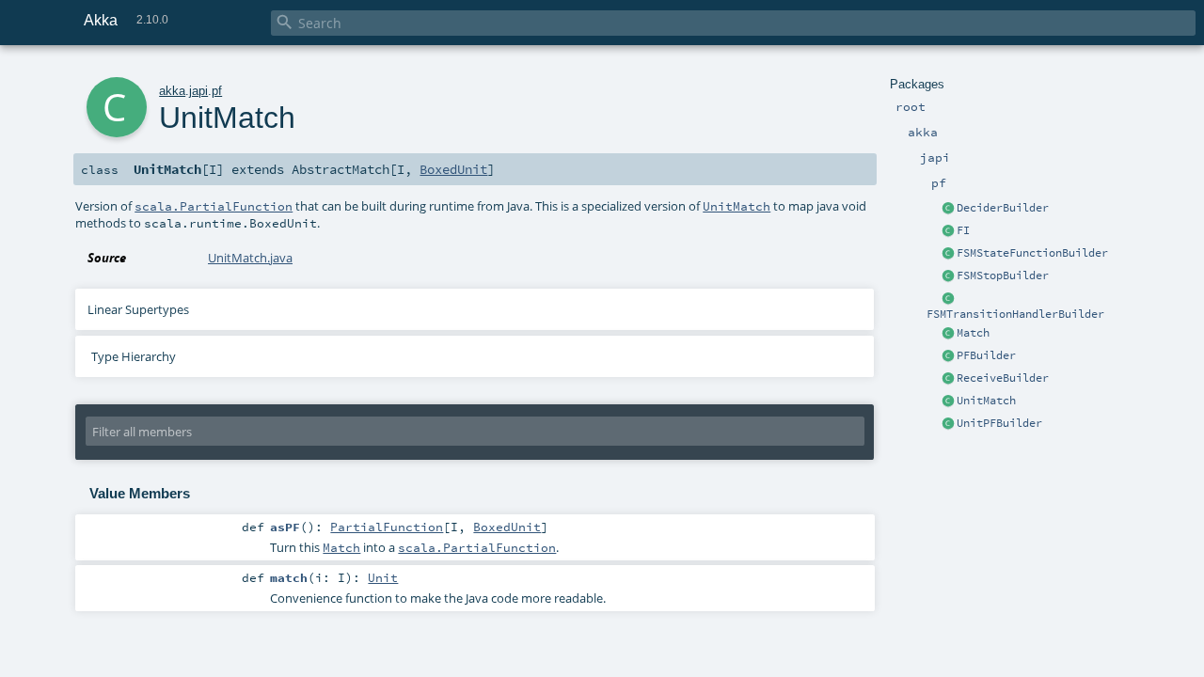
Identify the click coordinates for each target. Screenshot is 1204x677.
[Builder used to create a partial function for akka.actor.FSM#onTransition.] (948, 299)
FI (963, 230)
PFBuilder (986, 355)
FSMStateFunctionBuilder (1032, 253)
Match (973, 332)
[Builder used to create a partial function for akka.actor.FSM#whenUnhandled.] (948, 253)
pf (217, 91)
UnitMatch (986, 400)
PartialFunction (386, 526)
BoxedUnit (453, 169)
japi (198, 91)
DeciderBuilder (1003, 207)
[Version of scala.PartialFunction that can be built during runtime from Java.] (948, 333)
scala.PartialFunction (214, 205)
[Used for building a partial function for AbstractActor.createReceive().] (948, 378)
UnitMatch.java (250, 257)
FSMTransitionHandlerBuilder (1015, 314)
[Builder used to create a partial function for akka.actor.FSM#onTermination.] (948, 276)
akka (172, 91)
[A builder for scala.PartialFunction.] (948, 356)
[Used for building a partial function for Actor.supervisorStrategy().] (948, 208)
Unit (383, 577)
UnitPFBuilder (999, 423)
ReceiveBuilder (1003, 378)
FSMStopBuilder (1003, 275)
